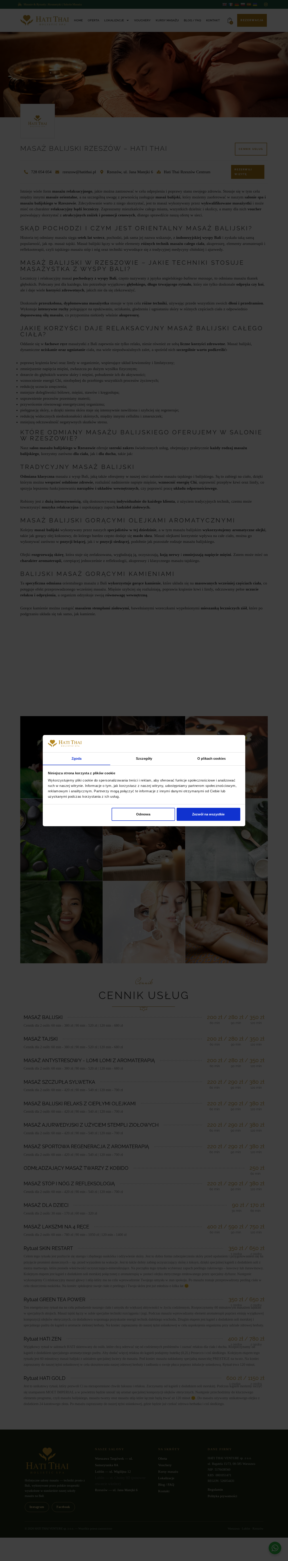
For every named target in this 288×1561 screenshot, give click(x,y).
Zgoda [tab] (77, 758)
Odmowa (143, 814)
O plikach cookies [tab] (211, 758)
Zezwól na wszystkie (208, 814)
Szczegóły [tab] (144, 758)
